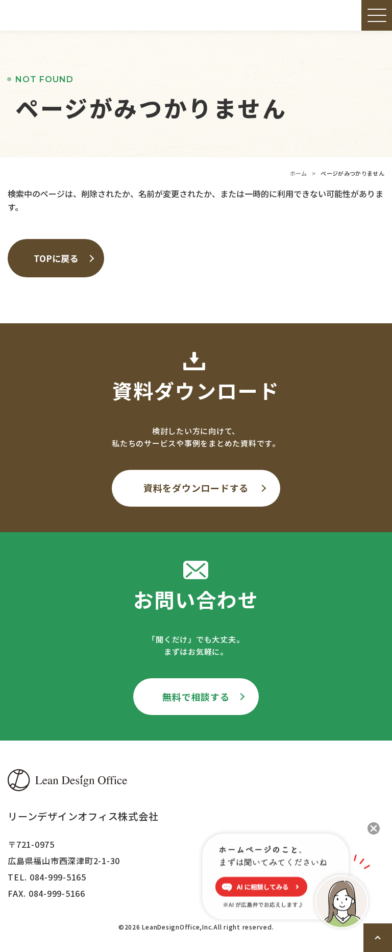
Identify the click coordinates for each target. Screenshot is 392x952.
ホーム (298, 173)
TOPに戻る (56, 258)
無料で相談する (195, 696)
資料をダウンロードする (196, 487)
